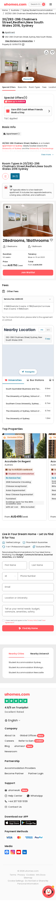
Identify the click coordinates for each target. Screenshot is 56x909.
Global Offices (31, 735)
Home (5, 10)
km (48, 329)
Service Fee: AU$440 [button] (13, 299)
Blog (7, 746)
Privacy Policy (33, 620)
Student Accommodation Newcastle (26, 672)
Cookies (30, 874)
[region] (28, 360)
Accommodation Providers (20, 768)
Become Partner (14, 773)
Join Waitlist (28, 272)
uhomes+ (23, 746)
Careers (9, 740)
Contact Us (15, 806)
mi (42, 329)
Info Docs (40, 874)
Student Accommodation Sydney (25, 662)
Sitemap (28, 877)
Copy (47, 338)
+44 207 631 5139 (18, 801)
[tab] (28, 299)
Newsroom (11, 751)
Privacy (21, 874)
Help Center (15, 795)
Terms (13, 874)
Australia (14, 10)
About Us (10, 735)
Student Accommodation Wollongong (27, 667)
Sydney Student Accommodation (37, 10)
